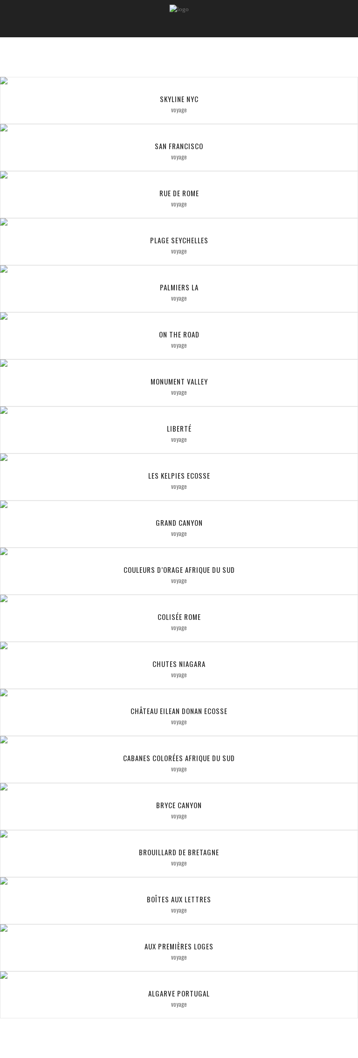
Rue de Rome (179, 193)
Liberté (179, 428)
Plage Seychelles (179, 240)
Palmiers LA (179, 287)
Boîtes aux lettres (179, 899)
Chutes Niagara (179, 664)
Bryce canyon (179, 805)
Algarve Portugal (179, 993)
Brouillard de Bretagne (179, 852)
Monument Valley (179, 381)
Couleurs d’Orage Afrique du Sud (179, 569)
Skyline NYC (179, 99)
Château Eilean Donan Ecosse (179, 711)
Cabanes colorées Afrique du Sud (179, 758)
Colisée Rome (179, 616)
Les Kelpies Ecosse (179, 475)
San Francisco (179, 146)
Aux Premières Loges (179, 946)
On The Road (179, 334)
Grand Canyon (179, 522)
